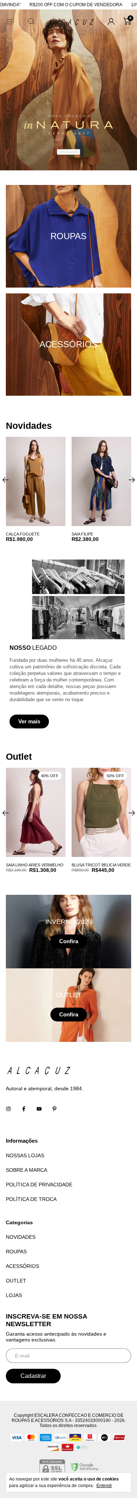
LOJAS (14, 1295)
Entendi (104, 1485)
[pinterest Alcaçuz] (54, 1109)
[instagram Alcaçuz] (8, 1109)
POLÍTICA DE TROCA (31, 1199)
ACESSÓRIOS (22, 1266)
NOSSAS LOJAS (25, 1155)
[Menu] (9, 22)
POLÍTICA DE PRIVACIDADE (39, 1184)
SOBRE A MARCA (26, 1170)
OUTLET (16, 1281)
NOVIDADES (20, 1237)
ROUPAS (16, 1251)
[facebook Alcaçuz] (23, 1109)
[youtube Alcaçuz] (39, 1109)
